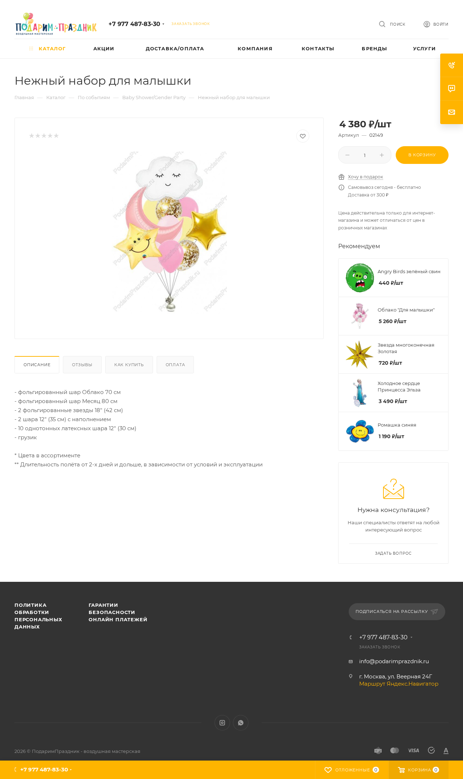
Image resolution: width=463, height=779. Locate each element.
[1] (31, 136)
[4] (50, 136)
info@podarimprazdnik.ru (394, 661)
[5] (56, 136)
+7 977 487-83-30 (134, 24)
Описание (37, 364)
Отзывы (82, 364)
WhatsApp (241, 723)
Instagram (222, 723)
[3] (44, 136)
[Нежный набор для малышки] (169, 233)
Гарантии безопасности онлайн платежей (118, 612)
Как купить (129, 364)
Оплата (175, 364)
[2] (37, 136)
